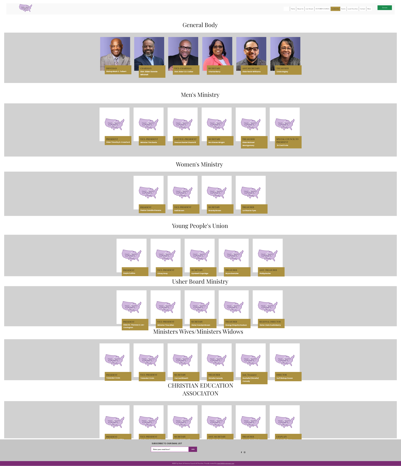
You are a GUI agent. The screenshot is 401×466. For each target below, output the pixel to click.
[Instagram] (245, 452)
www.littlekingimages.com (225, 463)
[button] (300, 9)
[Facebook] (241, 452)
